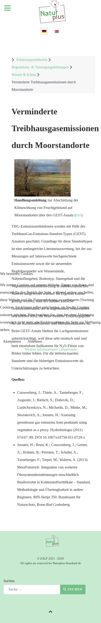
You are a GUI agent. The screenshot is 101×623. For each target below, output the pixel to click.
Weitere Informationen (41, 349)
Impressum (68, 349)
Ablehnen (34, 341)
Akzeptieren (12, 341)
